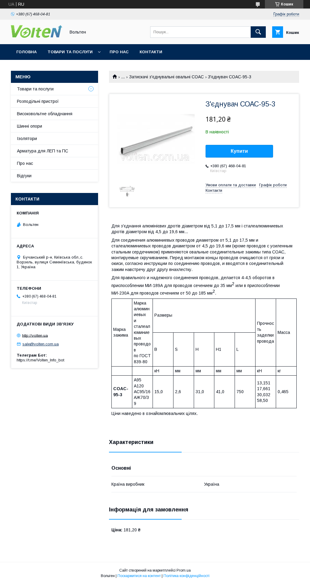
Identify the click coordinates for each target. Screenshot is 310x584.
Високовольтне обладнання (44, 113)
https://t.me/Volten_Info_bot (40, 360)
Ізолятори (27, 138)
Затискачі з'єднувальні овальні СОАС (166, 76)
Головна (26, 52)
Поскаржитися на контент (139, 576)
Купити (239, 151)
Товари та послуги (70, 52)
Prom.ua (183, 570)
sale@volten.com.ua (40, 344)
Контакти (151, 52)
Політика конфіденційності (186, 576)
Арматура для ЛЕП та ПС (42, 150)
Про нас (119, 52)
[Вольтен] (36, 36)
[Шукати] (258, 32)
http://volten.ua (35, 335)
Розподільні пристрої (38, 101)
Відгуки (24, 175)
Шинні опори (29, 126)
